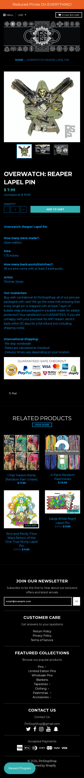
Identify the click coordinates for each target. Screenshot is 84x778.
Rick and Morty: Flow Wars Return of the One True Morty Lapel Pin (21, 540)
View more (42, 424)
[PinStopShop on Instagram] (41, 729)
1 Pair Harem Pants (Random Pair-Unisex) (21, 477)
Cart (70, 14)
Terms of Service (42, 640)
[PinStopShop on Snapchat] (56, 729)
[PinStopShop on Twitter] (28, 729)
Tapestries (41, 684)
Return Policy (42, 631)
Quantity (9, 204)
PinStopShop (48, 761)
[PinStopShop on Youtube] (48, 729)
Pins (41, 667)
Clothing (40, 688)
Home (19, 59)
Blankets (42, 680)
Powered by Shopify (42, 765)
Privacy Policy (42, 635)
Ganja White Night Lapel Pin (62, 521)
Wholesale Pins (42, 675)
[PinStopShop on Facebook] (34, 729)
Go (76, 601)
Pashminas (41, 693)
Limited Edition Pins (42, 671)
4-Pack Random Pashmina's (62, 477)
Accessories (41, 697)
